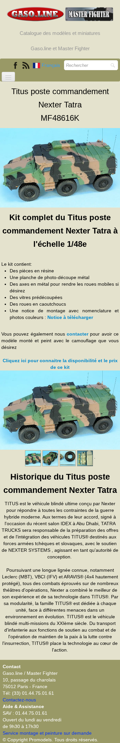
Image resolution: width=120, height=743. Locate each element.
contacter (77, 334)
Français (51, 65)
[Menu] (8, 76)
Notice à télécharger (70, 317)
